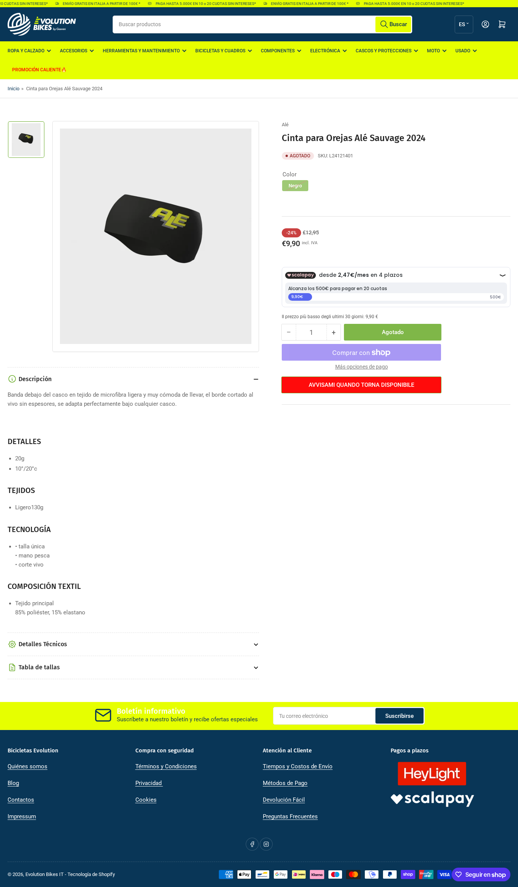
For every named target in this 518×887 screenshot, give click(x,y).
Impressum (22, 816)
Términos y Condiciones (166, 766)
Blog (13, 783)
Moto (433, 50)
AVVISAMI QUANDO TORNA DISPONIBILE (361, 384)
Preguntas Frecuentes (290, 816)
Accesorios (73, 50)
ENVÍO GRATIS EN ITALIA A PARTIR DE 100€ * (97, 4)
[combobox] (262, 24)
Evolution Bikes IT (44, 874)
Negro (295, 185)
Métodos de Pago (285, 783)
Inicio (13, 88)
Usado (462, 50)
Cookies (146, 799)
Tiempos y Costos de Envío (298, 766)
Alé (285, 124)
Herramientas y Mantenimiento (141, 50)
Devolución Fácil (284, 799)
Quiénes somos (27, 766)
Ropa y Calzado (26, 50)
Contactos (21, 799)
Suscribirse (399, 716)
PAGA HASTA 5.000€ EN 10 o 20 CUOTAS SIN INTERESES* (201, 4)
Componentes (278, 50)
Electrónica (325, 50)
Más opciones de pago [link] (361, 367)
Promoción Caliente (36, 69)
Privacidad (149, 783)
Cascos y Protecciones (383, 50)
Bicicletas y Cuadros (220, 50)
